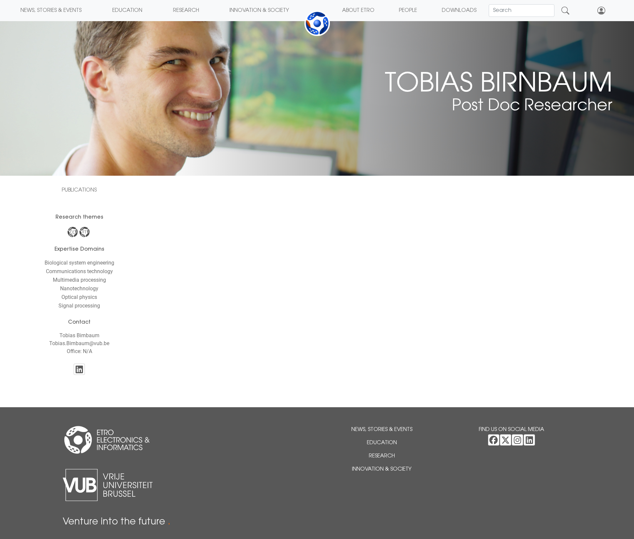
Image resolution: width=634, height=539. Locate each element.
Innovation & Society (259, 10)
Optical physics (79, 297)
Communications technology (79, 271)
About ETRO (358, 10)
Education (127, 10)
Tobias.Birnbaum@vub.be (79, 343)
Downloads (459, 10)
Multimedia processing (79, 280)
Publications (79, 190)
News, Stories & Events (51, 10)
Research (186, 10)
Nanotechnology (79, 288)
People (408, 10)
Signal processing (79, 306)
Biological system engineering (79, 263)
